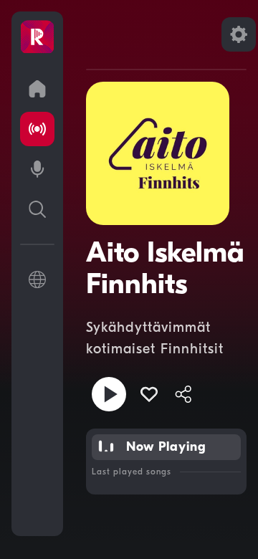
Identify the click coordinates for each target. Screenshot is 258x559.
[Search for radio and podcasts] (37, 209)
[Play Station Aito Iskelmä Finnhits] (109, 394)
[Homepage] (37, 37)
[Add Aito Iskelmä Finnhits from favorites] (149, 394)
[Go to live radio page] (37, 129)
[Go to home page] (37, 89)
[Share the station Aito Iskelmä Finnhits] (183, 394)
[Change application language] (37, 279)
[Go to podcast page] (37, 169)
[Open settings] (238, 34)
